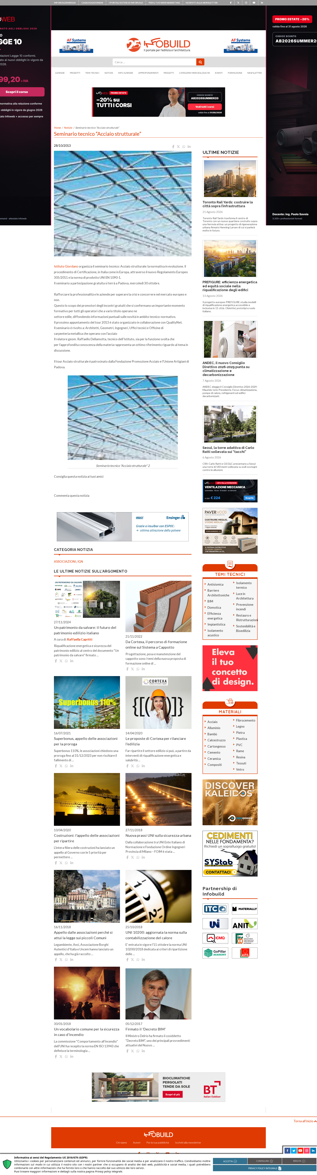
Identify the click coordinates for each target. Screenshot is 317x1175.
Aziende (60, 73)
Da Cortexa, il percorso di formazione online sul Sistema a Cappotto (156, 644)
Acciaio (212, 722)
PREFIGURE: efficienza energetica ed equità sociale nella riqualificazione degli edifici (230, 286)
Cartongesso (216, 746)
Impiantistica (216, 624)
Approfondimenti (148, 73)
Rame (240, 751)
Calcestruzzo (216, 740)
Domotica (214, 607)
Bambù (212, 734)
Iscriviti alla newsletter (202, 2)
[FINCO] (245, 938)
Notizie (109, 73)
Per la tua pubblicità (157, 1142)
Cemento (213, 752)
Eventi (219, 73)
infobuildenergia (65, 2)
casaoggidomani (92, 2)
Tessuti (241, 763)
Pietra (240, 733)
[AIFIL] (245, 953)
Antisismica (215, 584)
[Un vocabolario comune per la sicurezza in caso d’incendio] (87, 993)
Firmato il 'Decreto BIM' (145, 1029)
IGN (80, 561)
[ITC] (215, 909)
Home (57, 127)
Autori (136, 1142)
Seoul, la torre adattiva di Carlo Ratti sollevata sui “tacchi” (228, 450)
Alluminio (213, 728)
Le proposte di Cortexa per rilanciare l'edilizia (155, 741)
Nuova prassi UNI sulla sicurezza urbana (158, 835)
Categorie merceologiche (194, 73)
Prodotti (75, 73)
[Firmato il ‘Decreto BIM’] (158, 993)
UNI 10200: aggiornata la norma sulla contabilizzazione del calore (156, 935)
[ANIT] (245, 923)
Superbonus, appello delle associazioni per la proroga (86, 741)
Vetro (240, 769)
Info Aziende (125, 73)
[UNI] (215, 923)
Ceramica (214, 759)
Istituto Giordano (66, 266)
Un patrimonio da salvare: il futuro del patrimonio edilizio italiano (85, 630)
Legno (240, 726)
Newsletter (254, 73)
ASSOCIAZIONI (65, 561)
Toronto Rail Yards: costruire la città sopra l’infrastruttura (228, 204)
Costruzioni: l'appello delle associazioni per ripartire (87, 838)
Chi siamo (121, 1142)
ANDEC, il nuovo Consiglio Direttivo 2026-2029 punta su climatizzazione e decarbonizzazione (226, 369)
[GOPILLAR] (215, 953)
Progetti (169, 73)
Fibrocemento (245, 720)
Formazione (235, 73)
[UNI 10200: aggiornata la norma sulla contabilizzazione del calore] (158, 896)
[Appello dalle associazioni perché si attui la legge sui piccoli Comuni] (87, 896)
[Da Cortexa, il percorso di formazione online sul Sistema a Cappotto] (158, 606)
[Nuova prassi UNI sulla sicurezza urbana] (158, 799)
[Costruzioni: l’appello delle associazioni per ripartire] (87, 799)
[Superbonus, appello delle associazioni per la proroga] (87, 702)
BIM (210, 601)
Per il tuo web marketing (164, 2)
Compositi (214, 765)
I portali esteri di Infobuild (126, 2)
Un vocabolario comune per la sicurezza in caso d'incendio (86, 1032)
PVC (239, 745)
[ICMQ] (215, 938)
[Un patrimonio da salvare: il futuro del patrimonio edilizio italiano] (87, 599)
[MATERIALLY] (245, 909)
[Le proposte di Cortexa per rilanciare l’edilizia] (158, 702)
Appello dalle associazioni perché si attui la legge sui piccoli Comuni (83, 935)
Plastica (241, 739)
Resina (240, 757)
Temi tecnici (92, 73)
